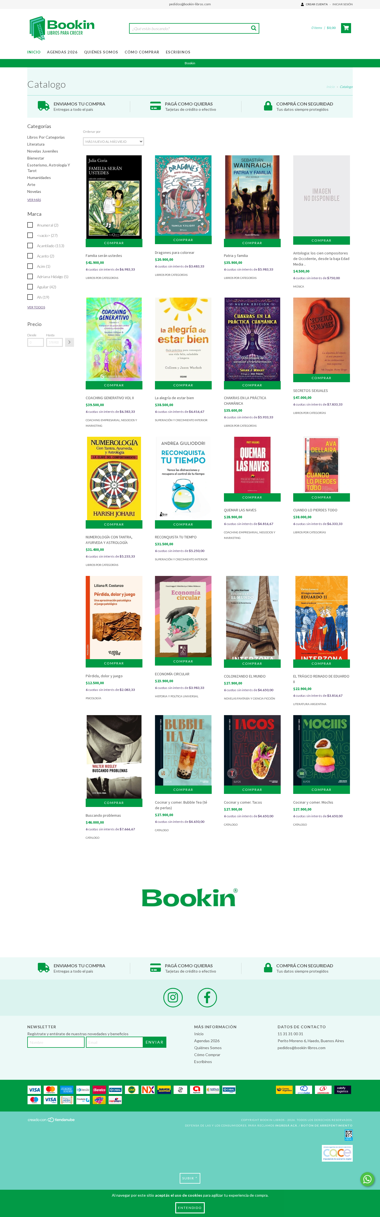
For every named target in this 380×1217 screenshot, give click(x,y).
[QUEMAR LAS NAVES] (252, 465)
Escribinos (178, 52)
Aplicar (69, 342)
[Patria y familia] (252, 198)
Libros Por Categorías (46, 137)
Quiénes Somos (101, 52)
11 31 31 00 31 (290, 1033)
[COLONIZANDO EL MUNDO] (252, 621)
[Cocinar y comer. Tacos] (252, 750)
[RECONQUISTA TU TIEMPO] (183, 480)
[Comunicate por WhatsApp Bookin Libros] (367, 1179)
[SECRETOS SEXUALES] (321, 336)
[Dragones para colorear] (183, 195)
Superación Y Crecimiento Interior (181, 420)
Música (298, 286)
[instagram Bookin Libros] (173, 997)
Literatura (36, 144)
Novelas (34, 191)
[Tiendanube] (51, 1121)
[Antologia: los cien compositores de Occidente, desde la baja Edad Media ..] (321, 195)
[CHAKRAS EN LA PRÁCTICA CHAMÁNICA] (252, 340)
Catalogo (92, 837)
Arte (31, 184)
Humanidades (39, 177)
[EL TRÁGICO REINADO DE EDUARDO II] (321, 621)
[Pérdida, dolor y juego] (114, 617)
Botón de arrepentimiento (327, 1125)
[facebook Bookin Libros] (207, 997)
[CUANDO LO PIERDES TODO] (321, 465)
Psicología (93, 698)
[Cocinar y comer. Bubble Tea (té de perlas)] (183, 750)
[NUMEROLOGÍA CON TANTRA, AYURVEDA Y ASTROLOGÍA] (114, 480)
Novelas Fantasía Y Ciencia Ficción (249, 698)
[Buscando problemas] (114, 758)
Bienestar (35, 158)
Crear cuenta (317, 4)
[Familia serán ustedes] (114, 198)
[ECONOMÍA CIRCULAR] (183, 616)
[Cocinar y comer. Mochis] (321, 750)
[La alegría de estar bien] (183, 340)
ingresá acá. (286, 1125)
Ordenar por (92, 131)
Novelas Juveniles (42, 151)
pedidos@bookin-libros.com (190, 4)
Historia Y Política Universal (176, 696)
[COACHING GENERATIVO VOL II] (114, 340)
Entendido (190, 1208)
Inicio (34, 52)
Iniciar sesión (342, 4)
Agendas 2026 (62, 52)
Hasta (50, 335)
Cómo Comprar (142, 52)
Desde (31, 335)
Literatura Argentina (309, 704)
